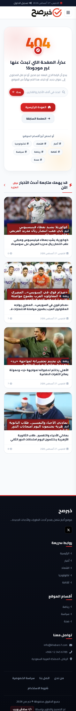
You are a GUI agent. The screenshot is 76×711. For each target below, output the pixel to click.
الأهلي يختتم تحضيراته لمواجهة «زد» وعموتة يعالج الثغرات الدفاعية (38, 372)
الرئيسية (64, 553)
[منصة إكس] (68, 530)
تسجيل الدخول (21, 3)
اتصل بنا (44, 678)
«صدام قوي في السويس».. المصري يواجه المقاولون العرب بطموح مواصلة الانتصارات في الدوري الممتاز (38, 309)
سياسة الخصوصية (23, 678)
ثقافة (65, 582)
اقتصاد (65, 568)
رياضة (66, 607)
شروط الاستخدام (38, 688)
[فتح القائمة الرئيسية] (68, 12)
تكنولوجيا (63, 575)
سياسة (65, 614)
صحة (66, 621)
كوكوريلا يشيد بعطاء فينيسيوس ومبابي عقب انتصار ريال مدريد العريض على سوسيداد (39, 241)
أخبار (67, 561)
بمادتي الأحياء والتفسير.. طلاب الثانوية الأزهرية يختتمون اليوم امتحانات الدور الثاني (39, 437)
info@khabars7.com (55, 645)
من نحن (59, 678)
